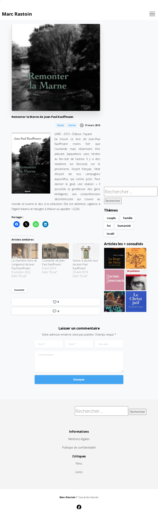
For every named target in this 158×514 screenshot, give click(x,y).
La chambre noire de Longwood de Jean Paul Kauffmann (24, 264)
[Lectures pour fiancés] (114, 279)
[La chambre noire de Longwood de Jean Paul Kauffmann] (25, 251)
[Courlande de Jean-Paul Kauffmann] (55, 251)
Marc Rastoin (17, 14)
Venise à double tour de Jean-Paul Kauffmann (85, 264)
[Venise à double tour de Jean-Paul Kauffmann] (86, 251)
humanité (19, 289)
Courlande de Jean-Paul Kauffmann (53, 262)
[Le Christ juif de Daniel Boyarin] (136, 301)
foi (109, 226)
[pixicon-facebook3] (79, 506)
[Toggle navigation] (152, 14)
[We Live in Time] (114, 301)
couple (111, 218)
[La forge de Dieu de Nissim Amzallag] (114, 258)
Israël (110, 233)
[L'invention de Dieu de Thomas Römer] (136, 258)
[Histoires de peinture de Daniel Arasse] (136, 279)
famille (128, 218)
